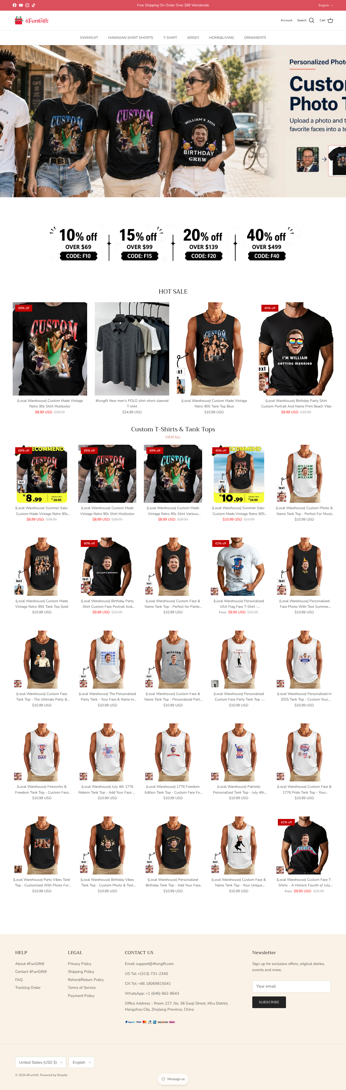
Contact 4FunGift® (31, 971)
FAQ (19, 979)
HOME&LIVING (221, 37)
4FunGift (32, 1075)
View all (173, 437)
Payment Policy (81, 995)
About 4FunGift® (29, 963)
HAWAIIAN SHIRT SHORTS (130, 37)
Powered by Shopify (53, 1075)
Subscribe (269, 1002)
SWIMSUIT (89, 37)
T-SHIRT (170, 37)
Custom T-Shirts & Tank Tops (173, 429)
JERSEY (193, 37)
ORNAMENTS (255, 37)
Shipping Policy (81, 971)
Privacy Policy (79, 963)
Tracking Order (28, 987)
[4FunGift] (32, 20)
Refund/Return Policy (86, 979)
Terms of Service (82, 987)
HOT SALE (173, 291)
